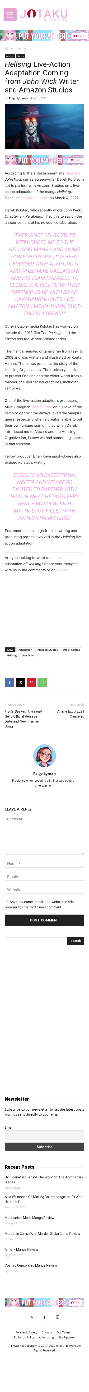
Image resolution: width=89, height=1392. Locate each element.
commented (42, 407)
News (20, 56)
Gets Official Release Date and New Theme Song (23, 718)
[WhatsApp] (42, 682)
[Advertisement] (44, 609)
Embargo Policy (24, 1338)
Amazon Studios (47, 649)
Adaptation (25, 649)
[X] (20, 682)
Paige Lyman (17, 98)
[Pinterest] (31, 682)
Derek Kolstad (71, 649)
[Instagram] (57, 1317)
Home (9, 48)
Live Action (28, 655)
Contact (47, 1333)
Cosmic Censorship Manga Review (31, 1265)
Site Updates (66, 1338)
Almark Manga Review (21, 1249)
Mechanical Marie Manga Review (29, 1218)
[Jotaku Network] (44, 14)
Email (9, 1127)
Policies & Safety (26, 1333)
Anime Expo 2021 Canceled (70, 714)
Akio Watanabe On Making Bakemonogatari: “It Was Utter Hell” (43, 1199)
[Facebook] (9, 682)
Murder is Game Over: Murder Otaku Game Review (42, 1234)
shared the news (34, 198)
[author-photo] (44, 767)
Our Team (63, 1333)
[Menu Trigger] (10, 14)
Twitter (62, 570)
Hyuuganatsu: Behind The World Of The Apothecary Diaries (44, 1179)
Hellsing (12, 655)
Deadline (73, 173)
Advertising (46, 1338)
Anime (21, 48)
